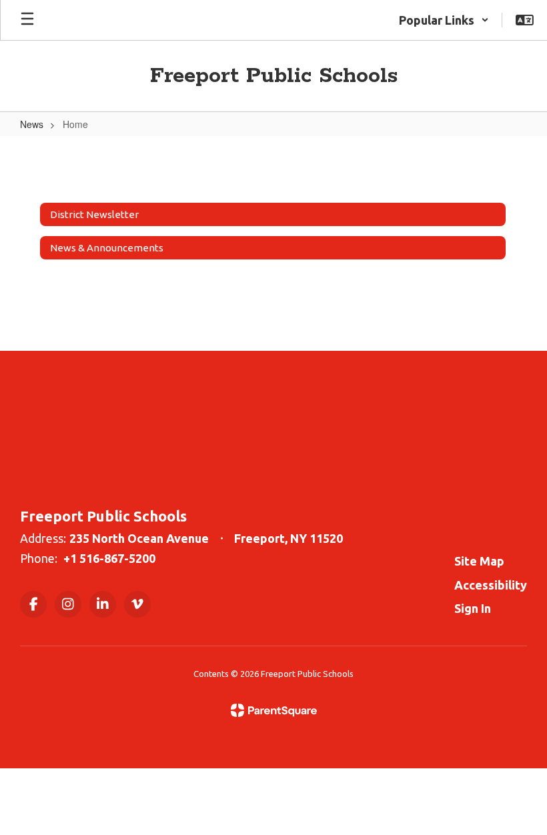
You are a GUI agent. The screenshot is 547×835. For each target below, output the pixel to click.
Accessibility (490, 585)
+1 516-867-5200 (109, 558)
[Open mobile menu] (27, 20)
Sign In (472, 608)
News (31, 124)
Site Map (479, 561)
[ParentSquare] (273, 710)
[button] (444, 20)
